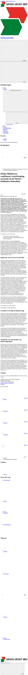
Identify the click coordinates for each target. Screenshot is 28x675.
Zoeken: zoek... (4, 662)
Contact (5, 138)
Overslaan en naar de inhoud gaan (8, 1)
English (5, 140)
